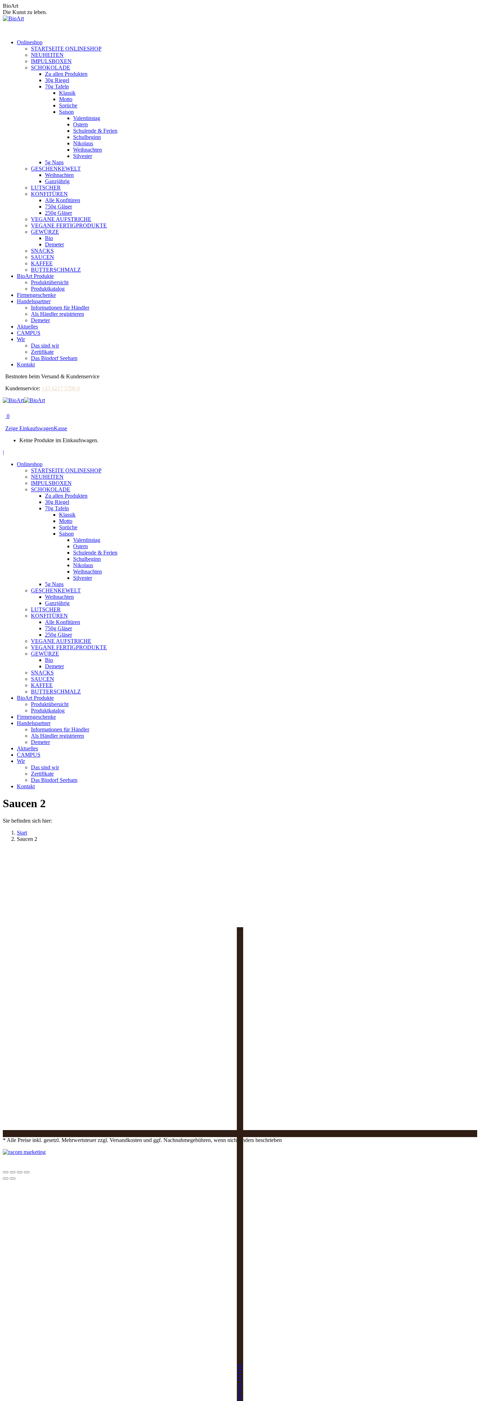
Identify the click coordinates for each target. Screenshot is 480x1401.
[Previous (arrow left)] (5, 1178)
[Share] (12, 1172)
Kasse (60, 428)
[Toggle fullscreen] (19, 1172)
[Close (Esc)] (5, 1172)
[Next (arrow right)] (12, 1178)
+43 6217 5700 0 (60, 388)
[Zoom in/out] (27, 1172)
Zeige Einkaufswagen (29, 428)
